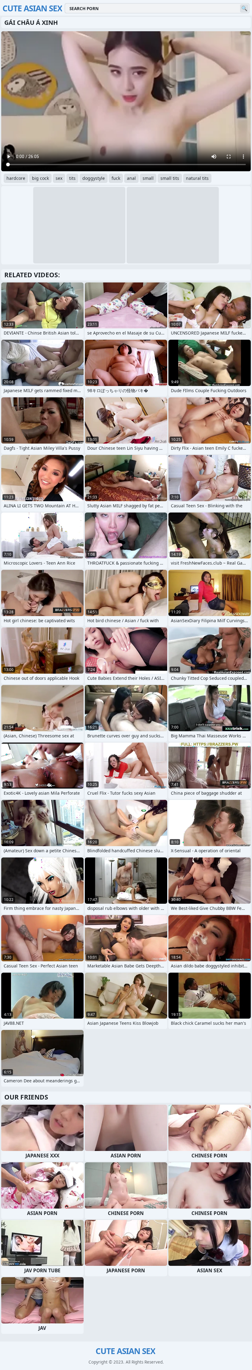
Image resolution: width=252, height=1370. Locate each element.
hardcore (15, 178)
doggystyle (93, 178)
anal (131, 178)
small (148, 178)
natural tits (197, 178)
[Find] (244, 8)
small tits (169, 178)
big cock (40, 178)
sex (59, 178)
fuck (116, 178)
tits (72, 178)
